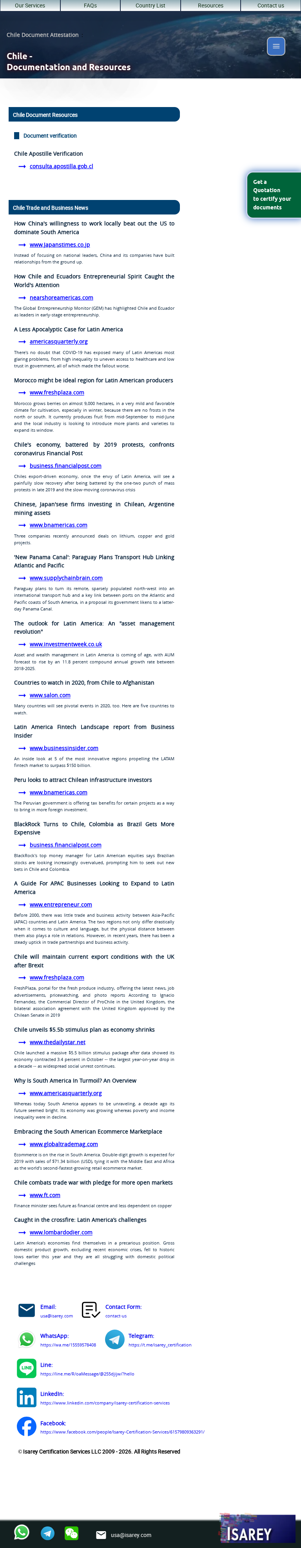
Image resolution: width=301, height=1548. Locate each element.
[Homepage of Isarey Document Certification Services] (256, 1528)
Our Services (30, 5)
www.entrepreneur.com (61, 904)
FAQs (90, 5)
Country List (150, 5)
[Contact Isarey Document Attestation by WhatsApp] (26, 1341)
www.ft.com (45, 1195)
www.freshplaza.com (57, 392)
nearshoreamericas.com (61, 297)
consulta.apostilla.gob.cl (61, 166)
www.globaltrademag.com (64, 1144)
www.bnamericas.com (58, 525)
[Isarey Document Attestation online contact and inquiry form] (91, 1312)
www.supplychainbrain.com (66, 578)
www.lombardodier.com (61, 1232)
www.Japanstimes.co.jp (60, 244)
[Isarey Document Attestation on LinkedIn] (26, 1399)
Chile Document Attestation (43, 34)
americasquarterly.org (59, 341)
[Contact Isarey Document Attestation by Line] (26, 1370)
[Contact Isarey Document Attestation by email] (26, 1312)
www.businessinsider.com (64, 748)
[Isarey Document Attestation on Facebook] (26, 1428)
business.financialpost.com (66, 465)
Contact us (270, 5)
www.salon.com (50, 695)
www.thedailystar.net (57, 1042)
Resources (210, 5)
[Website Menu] (276, 47)
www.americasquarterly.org (66, 1093)
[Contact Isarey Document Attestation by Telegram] (115, 1341)
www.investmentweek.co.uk (66, 644)
